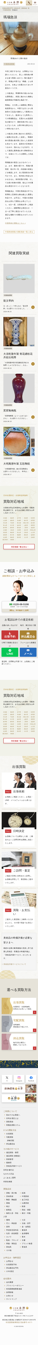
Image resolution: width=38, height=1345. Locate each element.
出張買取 (9, 1134)
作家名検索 (7, 1182)
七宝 (23, 1220)
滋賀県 (33, 527)
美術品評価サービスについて (14, 964)
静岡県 (12, 527)
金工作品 (25, 1200)
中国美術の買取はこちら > (15, 223)
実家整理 (9, 1159)
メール (28, 653)
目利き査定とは (12, 1118)
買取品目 (7, 1189)
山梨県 (26, 525)
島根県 (12, 532)
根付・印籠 (26, 1213)
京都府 (5, 530)
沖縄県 (12, 539)
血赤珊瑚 (25, 1233)
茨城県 (19, 520)
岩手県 (19, 518)
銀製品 (9, 1210)
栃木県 (26, 520)
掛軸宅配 (10, 1140)
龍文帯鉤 (8, 300)
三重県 (26, 527)
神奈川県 (26, 523)
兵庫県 (19, 530)
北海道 (5, 518)
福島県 (12, 520)
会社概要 (9, 1282)
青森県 (12, 518)
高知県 (26, 535)
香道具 (24, 1247)
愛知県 (19, 527)
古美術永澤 (12, 3)
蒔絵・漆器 (26, 1210)
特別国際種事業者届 (14, 1289)
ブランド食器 (27, 1243)
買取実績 (9, 1122)
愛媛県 (19, 535)
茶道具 (9, 1247)
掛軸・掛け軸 (11, 1193)
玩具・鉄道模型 (12, 1233)
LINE (10, 653)
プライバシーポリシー (15, 1285)
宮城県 (26, 518)
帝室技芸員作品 (12, 1230)
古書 (23, 1240)
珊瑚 (8, 1220)
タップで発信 (29, 4)
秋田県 (33, 518)
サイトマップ (11, 1299)
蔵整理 (9, 1163)
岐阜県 (5, 527)
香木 (23, 1237)
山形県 (5, 520)
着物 (8, 1203)
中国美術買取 (9, 64)
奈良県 (26, 530)
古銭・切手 (26, 1223)
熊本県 (19, 537)
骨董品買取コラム (13, 1125)
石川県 (12, 525)
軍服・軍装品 (11, 1243)
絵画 (23, 1193)
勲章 (23, 1206)
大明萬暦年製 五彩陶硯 (16, 463)
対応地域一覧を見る (19, 547)
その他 (9, 1250)
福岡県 (33, 535)
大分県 (26, 537)
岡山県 (19, 532)
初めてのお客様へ (13, 1115)
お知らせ (9, 1296)
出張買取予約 (11, 1264)
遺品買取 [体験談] (13, 1156)
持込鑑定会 (28, 636)
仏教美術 (25, 1203)
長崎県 (12, 537)
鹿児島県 (5, 539)
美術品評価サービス (14, 1166)
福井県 (19, 525)
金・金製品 (26, 1227)
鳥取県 (5, 532)
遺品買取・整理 (12, 1152)
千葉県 (12, 523)
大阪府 (12, 530)
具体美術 (9, 1196)
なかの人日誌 (8, 1174)
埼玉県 (5, 523)
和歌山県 (32, 530)
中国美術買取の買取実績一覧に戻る (19, 232)
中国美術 (25, 1196)
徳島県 (5, 535)
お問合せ (9, 1261)
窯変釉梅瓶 (9, 410)
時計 (8, 1206)
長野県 (33, 525)
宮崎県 (33, 537)
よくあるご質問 (9, 1178)
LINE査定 (10, 1271)
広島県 (26, 532)
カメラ (9, 1237)
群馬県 (33, 520)
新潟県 (33, 523)
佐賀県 (5, 537)
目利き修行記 (8, 1170)
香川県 (12, 535)
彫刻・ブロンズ (12, 1240)
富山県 (5, 525)
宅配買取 (9, 1137)
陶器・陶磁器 (11, 1200)
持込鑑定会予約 (12, 1268)
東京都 (19, 523)
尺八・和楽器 (11, 1223)
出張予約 (10, 636)
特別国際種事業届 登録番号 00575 (19, 1322)
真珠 (8, 1227)
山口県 (33, 532)
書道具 (24, 1230)
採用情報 (9, 1292)
